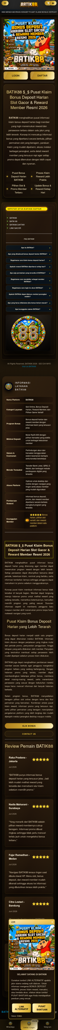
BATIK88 (7, 1012)
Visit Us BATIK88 (29, 366)
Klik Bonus (29, 725)
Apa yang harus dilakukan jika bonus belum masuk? (27, 303)
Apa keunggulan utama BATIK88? (27, 309)
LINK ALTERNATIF (21, 1007)
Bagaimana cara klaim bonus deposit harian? (28, 260)
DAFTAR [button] (42, 75)
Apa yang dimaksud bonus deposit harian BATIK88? (27, 254)
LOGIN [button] (15, 75)
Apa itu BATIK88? (27, 248)
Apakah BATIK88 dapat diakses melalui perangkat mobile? (28, 295)
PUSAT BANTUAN (42, 1008)
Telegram (47, 1027)
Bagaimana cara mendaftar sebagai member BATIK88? (27, 280)
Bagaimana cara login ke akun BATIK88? (27, 288)
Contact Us (29, 733)
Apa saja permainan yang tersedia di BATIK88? (27, 273)
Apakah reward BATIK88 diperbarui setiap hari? (28, 267)
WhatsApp (10, 1027)
